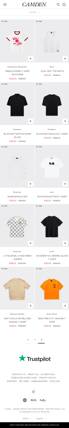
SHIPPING (12, 381)
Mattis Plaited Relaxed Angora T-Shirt (17, 320)
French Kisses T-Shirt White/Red (17, 73)
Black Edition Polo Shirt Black (18, 135)
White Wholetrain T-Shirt (52, 197)
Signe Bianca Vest (17, 197)
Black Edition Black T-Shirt (52, 134)
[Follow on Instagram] (33, 391)
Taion (52, 67)
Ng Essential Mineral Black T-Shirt (52, 257)
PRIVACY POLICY (47, 378)
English (39, 418)
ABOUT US (33, 374)
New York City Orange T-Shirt (52, 320)
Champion (17, 129)
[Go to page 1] (27, 339)
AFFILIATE (55, 381)
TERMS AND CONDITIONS (24, 378)
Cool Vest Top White (52, 71)
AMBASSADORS (39, 381)
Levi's (51, 251)
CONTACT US (18, 374)
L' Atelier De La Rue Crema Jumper (17, 257)
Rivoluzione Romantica (17, 67)
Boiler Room (52, 314)
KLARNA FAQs (48, 374)
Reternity (17, 192)
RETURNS (24, 381)
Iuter (52, 192)
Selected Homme (17, 314)
